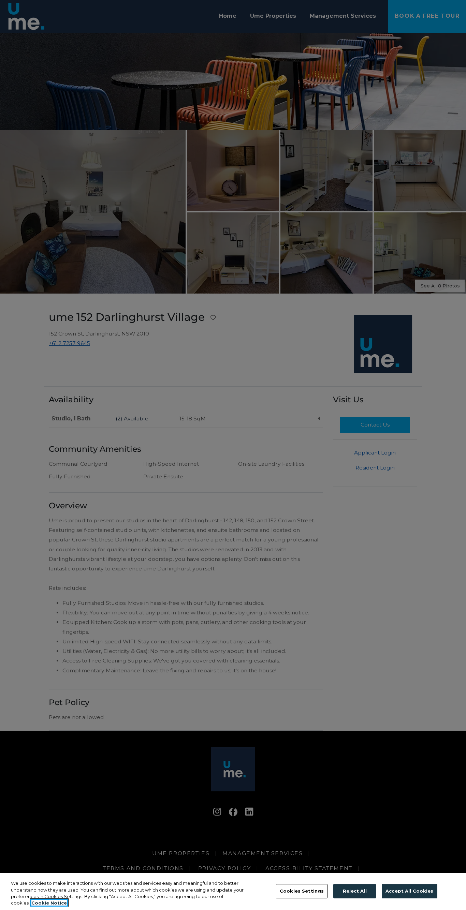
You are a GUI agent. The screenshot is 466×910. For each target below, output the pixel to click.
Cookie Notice (49, 903)
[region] (233, 891)
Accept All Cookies (409, 891)
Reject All (355, 891)
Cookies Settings (302, 891)
